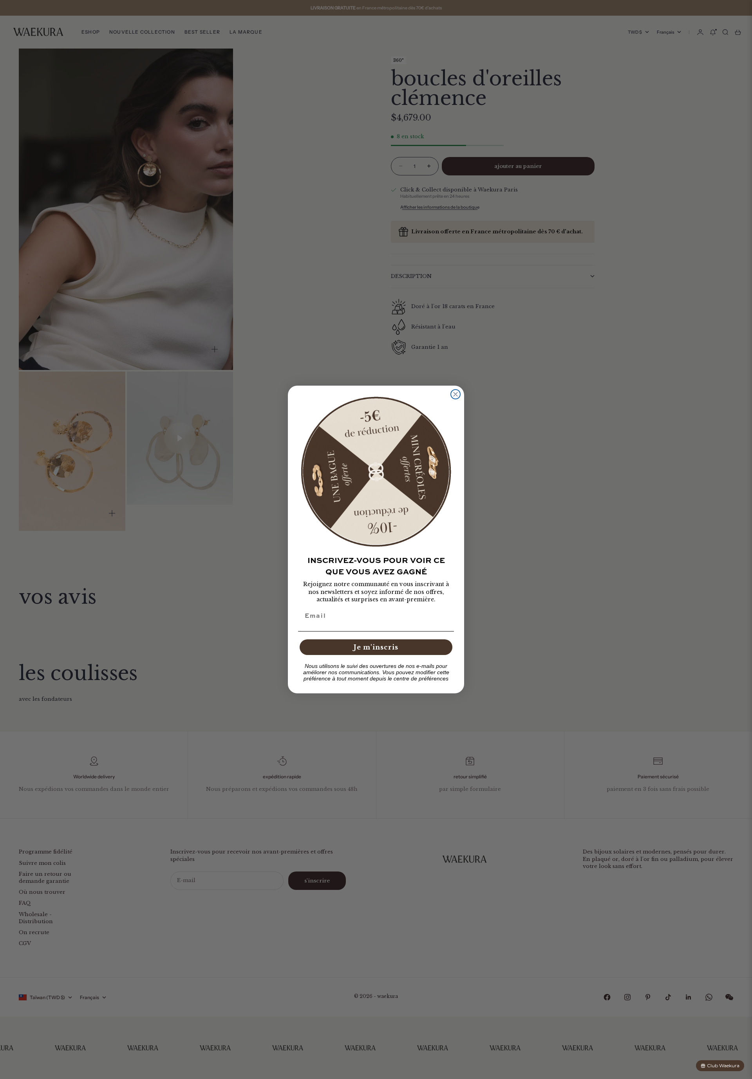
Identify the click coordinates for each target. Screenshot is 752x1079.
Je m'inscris (376, 647)
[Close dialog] (455, 394)
